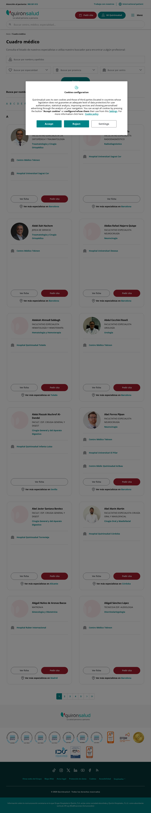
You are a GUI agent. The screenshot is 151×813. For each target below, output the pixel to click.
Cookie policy (92, 113)
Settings (104, 123)
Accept (49, 123)
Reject (77, 123)
